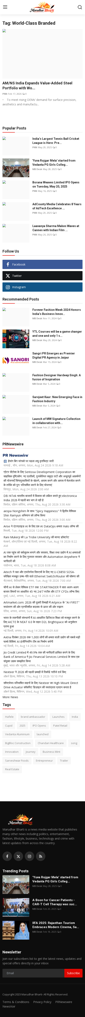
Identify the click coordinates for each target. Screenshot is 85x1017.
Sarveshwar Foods (17, 760)
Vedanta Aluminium (17, 734)
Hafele (9, 717)
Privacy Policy (42, 1002)
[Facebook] (7, 856)
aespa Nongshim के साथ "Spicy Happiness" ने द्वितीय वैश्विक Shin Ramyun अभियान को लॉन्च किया (40, 513)
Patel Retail (60, 725)
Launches (58, 717)
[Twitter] (18, 856)
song (74, 743)
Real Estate (12, 769)
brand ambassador (33, 717)
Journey (30, 752)
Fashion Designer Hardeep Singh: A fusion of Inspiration (56, 377)
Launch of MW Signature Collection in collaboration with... (56, 421)
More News (10, 697)
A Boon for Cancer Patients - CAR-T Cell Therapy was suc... (54, 902)
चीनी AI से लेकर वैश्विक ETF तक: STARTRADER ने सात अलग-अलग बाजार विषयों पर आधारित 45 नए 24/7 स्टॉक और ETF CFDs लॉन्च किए (41, 589)
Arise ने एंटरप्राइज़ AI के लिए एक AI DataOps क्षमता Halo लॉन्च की (41, 526)
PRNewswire (63, 1002)
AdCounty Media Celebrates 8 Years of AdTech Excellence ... (56, 206)
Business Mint (51, 752)
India (75, 717)
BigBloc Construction (18, 743)
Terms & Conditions (15, 1002)
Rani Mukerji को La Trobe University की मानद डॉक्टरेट (36, 537)
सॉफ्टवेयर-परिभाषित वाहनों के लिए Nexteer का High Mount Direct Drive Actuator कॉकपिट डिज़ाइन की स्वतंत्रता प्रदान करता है (41, 685)
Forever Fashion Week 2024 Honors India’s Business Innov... (56, 312)
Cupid (8, 725)
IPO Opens (39, 725)
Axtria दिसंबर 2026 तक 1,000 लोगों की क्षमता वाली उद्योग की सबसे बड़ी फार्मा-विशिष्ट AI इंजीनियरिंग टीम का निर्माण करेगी (42, 639)
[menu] (5, 7)
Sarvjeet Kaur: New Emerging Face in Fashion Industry (57, 399)
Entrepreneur (44, 760)
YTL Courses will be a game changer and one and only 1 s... (57, 333)
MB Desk (37, 169)
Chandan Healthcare (51, 743)
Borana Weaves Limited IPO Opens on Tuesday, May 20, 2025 (55, 184)
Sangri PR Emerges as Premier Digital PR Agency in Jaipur (53, 355)
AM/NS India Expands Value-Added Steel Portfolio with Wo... (37, 85)
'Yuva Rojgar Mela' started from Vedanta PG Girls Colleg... (54, 162)
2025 (22, 725)
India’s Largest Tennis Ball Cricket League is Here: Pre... (55, 140)
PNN (4, 93)
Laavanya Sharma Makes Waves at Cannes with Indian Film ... (55, 228)
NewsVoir (8, 1006)
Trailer (64, 760)
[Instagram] (29, 856)
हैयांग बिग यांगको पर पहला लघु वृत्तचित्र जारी (31, 461)
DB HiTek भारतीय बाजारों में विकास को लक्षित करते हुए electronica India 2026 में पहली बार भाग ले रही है (40, 498)
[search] (80, 7)
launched (42, 734)
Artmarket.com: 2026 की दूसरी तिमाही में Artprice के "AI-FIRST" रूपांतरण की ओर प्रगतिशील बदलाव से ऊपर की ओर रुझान (41, 604)
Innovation (12, 752)
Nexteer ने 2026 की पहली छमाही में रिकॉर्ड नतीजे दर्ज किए (35, 672)
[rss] (40, 856)
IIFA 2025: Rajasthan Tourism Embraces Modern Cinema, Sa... (55, 925)
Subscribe (73, 973)
